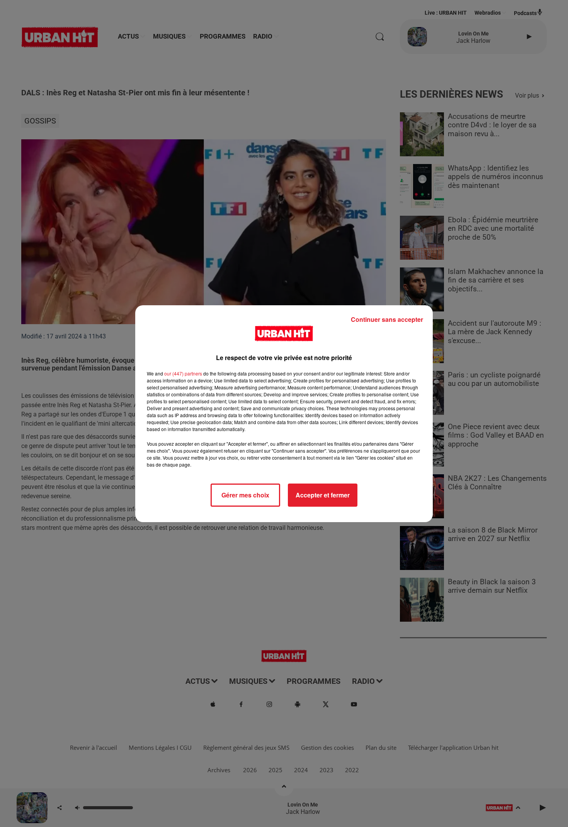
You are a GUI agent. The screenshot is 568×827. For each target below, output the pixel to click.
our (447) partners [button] (183, 373)
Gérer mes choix (245, 494)
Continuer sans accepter (387, 319)
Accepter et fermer (323, 494)
